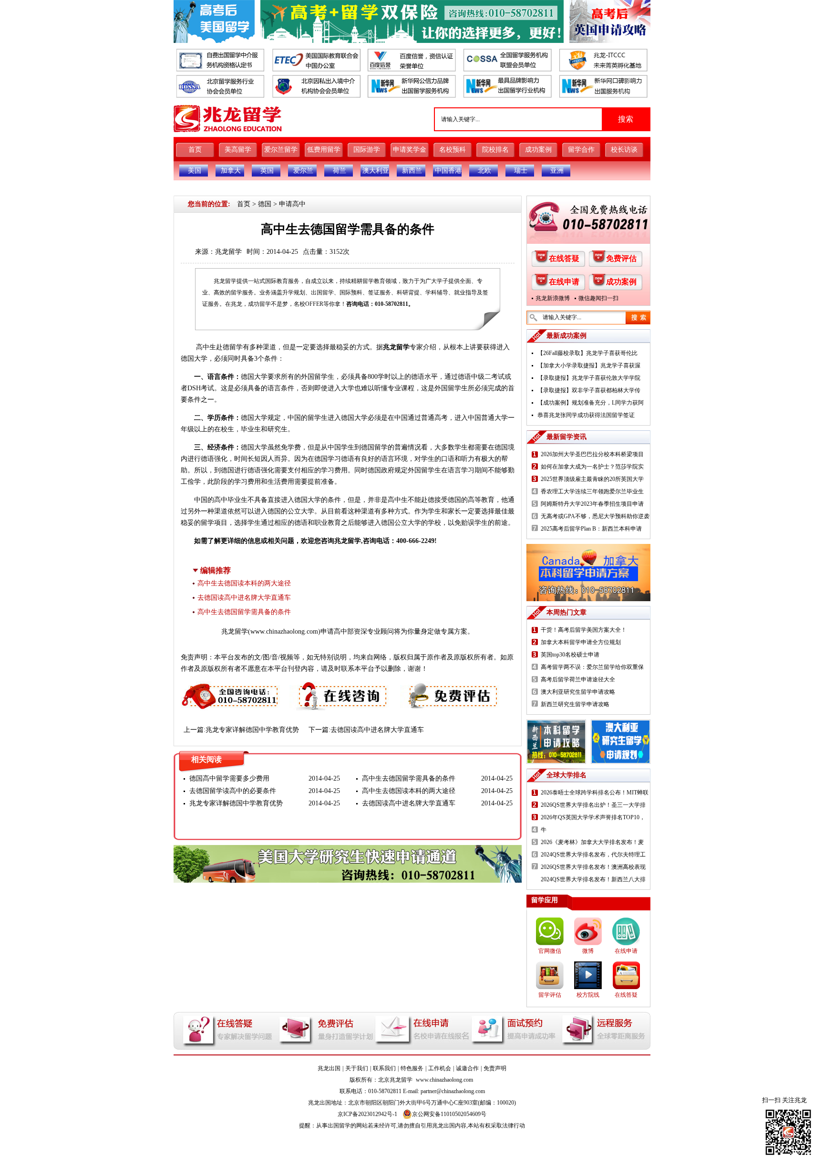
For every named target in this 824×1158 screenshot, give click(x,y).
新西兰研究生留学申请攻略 (575, 704)
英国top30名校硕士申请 (570, 654)
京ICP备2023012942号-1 (367, 1114)
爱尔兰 (303, 170)
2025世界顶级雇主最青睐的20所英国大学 (592, 479)
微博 (588, 951)
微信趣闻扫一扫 (598, 298)
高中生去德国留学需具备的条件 (244, 612)
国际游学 (366, 149)
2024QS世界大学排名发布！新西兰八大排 (593, 879)
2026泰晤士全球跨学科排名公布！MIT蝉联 (595, 792)
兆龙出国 (329, 1068)
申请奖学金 (409, 149)
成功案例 (538, 149)
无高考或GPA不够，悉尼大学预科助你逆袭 (595, 516)
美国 (194, 170)
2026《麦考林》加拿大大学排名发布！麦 (592, 842)
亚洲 (557, 170)
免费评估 (621, 258)
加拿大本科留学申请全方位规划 (581, 642)
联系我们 (384, 1068)
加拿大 (231, 170)
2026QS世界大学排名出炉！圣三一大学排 (593, 805)
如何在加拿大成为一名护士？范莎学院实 (592, 466)
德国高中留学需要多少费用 (229, 778)
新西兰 (412, 170)
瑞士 (520, 170)
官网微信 (549, 951)
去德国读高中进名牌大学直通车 (244, 597)
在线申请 (564, 282)
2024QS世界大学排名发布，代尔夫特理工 (593, 854)
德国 (264, 204)
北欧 (484, 170)
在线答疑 (564, 258)
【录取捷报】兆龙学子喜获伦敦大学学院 (588, 378)
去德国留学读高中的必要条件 (232, 790)
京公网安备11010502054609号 (449, 1114)
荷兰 (339, 170)
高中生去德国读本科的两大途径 (244, 583)
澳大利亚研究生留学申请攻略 (578, 692)
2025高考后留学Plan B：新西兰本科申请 (591, 528)
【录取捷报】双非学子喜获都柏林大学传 (588, 390)
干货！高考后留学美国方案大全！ (584, 629)
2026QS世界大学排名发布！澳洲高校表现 (593, 867)
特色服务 (412, 1068)
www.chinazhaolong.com (284, 631)
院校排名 (495, 149)
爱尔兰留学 (281, 149)
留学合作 (581, 149)
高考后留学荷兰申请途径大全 (578, 679)
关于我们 (356, 1068)
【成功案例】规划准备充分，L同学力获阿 (590, 402)
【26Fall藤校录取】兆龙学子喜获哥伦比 (587, 353)
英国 (267, 170)
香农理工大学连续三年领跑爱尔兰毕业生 (592, 491)
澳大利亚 (375, 170)
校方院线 (588, 994)
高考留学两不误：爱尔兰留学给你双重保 (592, 667)
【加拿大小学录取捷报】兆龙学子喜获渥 (588, 365)
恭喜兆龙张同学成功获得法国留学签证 (586, 415)
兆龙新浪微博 (553, 298)
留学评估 (549, 994)
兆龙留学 (228, 251)
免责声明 (495, 1068)
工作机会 (439, 1068)
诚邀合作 (467, 1068)
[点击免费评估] (450, 686)
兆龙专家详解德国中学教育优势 (252, 729)
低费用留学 (323, 149)
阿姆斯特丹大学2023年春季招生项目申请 (592, 504)
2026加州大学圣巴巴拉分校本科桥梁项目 (592, 454)
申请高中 (292, 204)
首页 (195, 149)
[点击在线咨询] (340, 686)
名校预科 (452, 149)
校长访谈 (624, 149)
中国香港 (448, 170)
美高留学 (238, 149)
